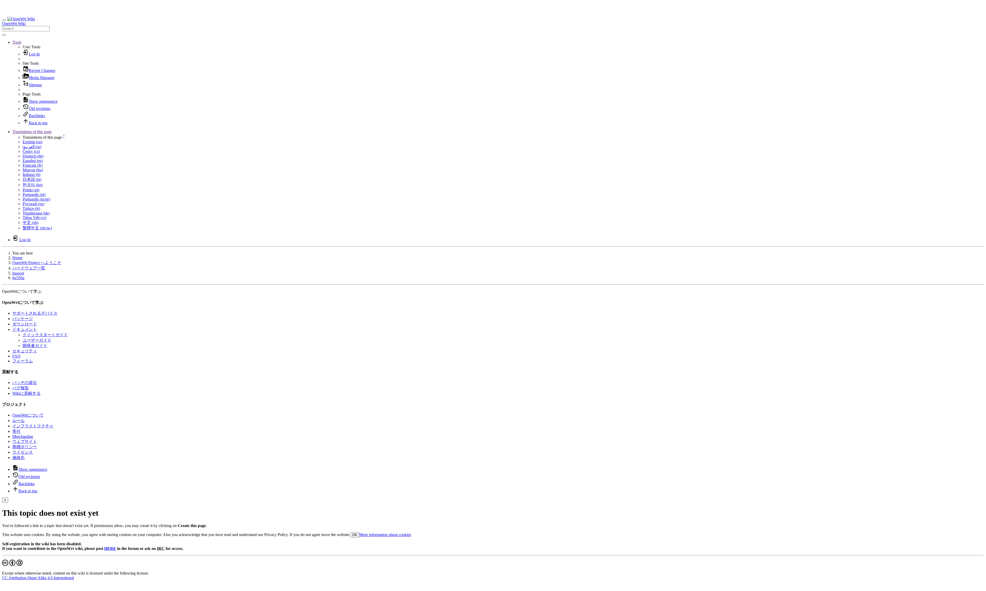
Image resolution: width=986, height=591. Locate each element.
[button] (16, 42)
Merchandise (22, 436)
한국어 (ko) (33, 185)
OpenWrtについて (28, 415)
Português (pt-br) (36, 199)
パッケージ (22, 318)
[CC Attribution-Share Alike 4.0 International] (12, 564)
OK (354, 535)
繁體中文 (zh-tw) (37, 228)
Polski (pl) (31, 190)
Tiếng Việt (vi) (34, 217)
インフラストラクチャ (32, 426)
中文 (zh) (30, 222)
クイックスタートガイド (45, 335)
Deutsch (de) (33, 156)
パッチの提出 (24, 382)
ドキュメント (24, 329)
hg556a (18, 278)
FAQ (16, 356)
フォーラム (22, 361)
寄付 (16, 431)
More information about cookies (385, 534)
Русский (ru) (33, 204)
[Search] (4, 35)
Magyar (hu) (33, 170)
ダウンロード (24, 324)
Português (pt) (34, 194)
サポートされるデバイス (35, 313)
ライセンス (22, 452)
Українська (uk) (36, 213)
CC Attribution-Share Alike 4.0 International (38, 578)
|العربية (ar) (32, 147)
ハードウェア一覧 (28, 268)
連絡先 (18, 457)
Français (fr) (32, 165)
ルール (18, 420)
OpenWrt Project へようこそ (36, 262)
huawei (18, 273)
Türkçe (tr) (31, 208)
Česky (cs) (31, 151)
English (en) (32, 142)
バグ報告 (20, 388)
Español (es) (33, 160)
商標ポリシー (24, 447)
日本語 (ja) (32, 179)
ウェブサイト (24, 441)
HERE (110, 548)
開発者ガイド (35, 345)
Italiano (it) (31, 174)
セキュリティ (24, 351)
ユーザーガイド (37, 340)
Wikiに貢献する (26, 393)
